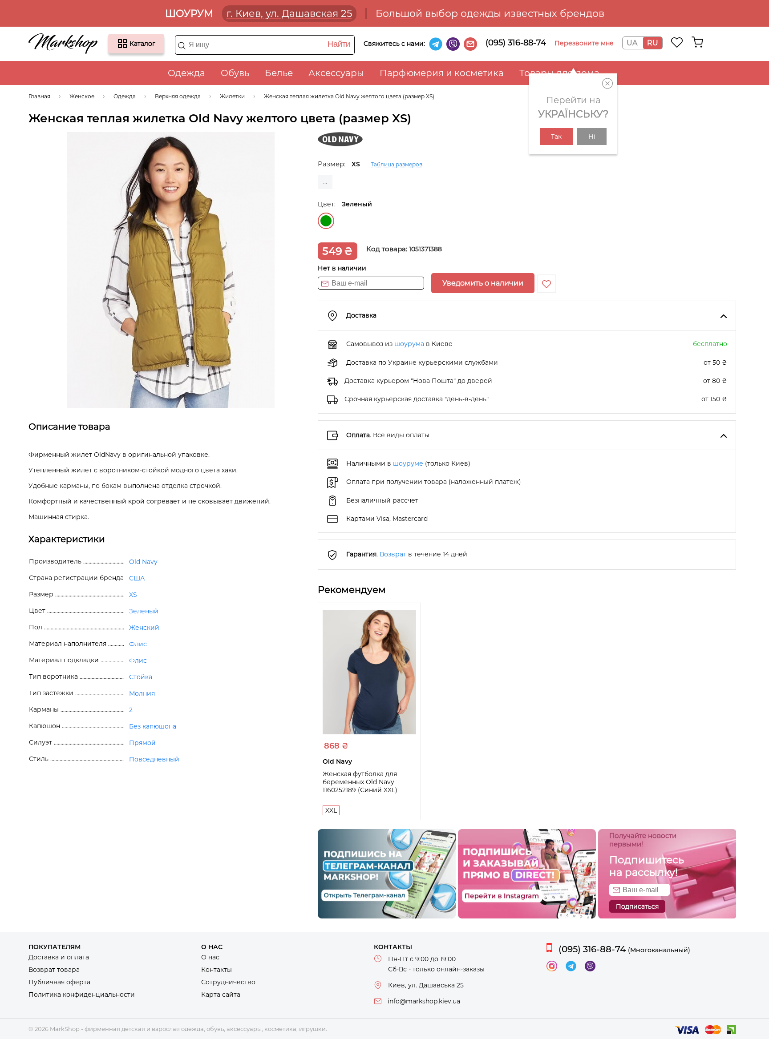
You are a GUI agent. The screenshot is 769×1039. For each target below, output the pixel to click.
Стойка (140, 677)
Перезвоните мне (584, 43)
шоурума (409, 344)
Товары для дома (559, 73)
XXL (331, 810)
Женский (144, 628)
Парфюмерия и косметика (442, 73)
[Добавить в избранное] (546, 283)
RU (652, 43)
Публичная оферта (59, 982)
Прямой (142, 743)
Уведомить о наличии (482, 283)
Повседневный (154, 759)
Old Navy (143, 562)
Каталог (122, 43)
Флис (138, 644)
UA (632, 43)
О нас (210, 957)
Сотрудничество (228, 982)
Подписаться (637, 906)
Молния (142, 693)
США (137, 578)
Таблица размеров (396, 164)
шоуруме (408, 463)
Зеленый (326, 220)
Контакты (216, 970)
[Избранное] (677, 42)
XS (133, 595)
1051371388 (425, 249)
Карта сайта (220, 995)
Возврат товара (54, 970)
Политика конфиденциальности (81, 995)
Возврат (393, 554)
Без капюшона (152, 726)
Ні (591, 137)
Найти (339, 44)
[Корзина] (697, 42)
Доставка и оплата (58, 957)
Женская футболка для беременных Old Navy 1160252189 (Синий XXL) (360, 782)
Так (556, 137)
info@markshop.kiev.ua (424, 1001)
